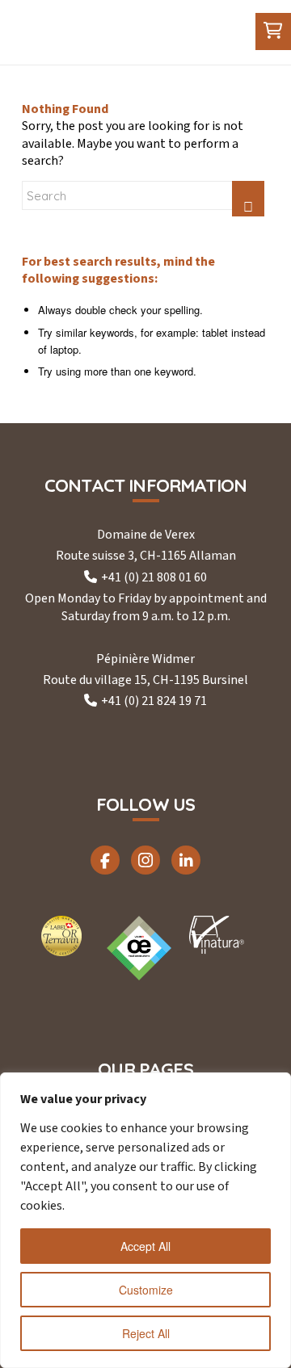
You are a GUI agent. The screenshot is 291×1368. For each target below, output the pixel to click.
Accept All (145, 1246)
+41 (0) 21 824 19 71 (154, 701)
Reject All (146, 1333)
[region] (145, 1220)
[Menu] (227, 32)
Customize (146, 1290)
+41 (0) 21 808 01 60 (154, 577)
